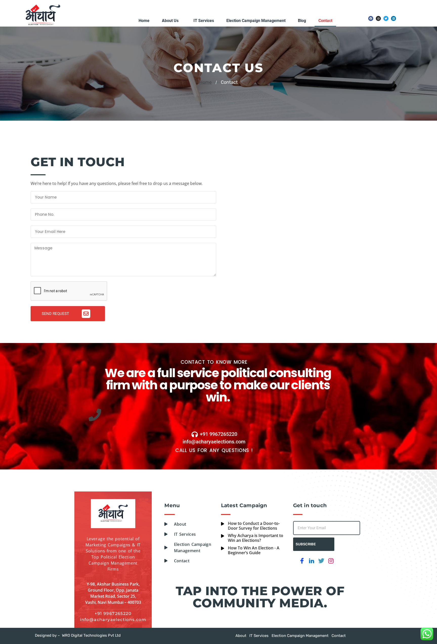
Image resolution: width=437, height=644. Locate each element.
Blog (302, 20)
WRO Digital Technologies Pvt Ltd (91, 635)
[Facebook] (370, 18)
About (240, 635)
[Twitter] (385, 18)
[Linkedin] (393, 18)
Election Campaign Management (256, 20)
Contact (325, 20)
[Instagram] (378, 18)
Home (144, 20)
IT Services (203, 20)
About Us (170, 20)
